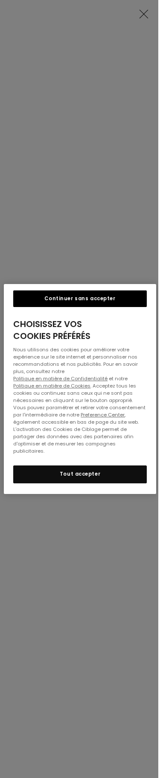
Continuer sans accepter (79, 298)
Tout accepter (80, 474)
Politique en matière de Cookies (51, 385)
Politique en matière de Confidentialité (60, 378)
